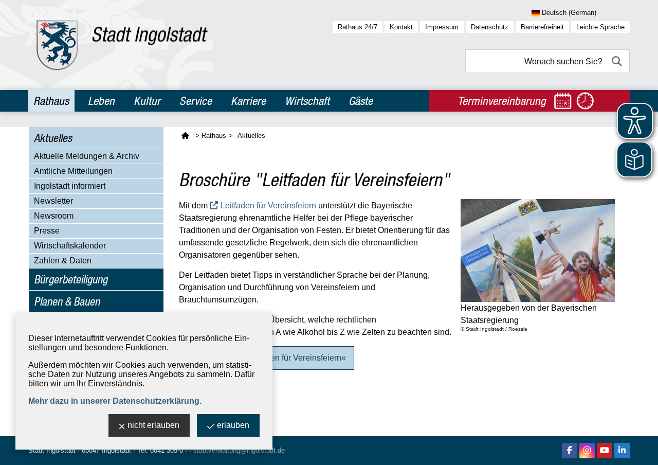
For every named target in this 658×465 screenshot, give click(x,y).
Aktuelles (53, 138)
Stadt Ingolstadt (52, 450)
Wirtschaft (307, 101)
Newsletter (53, 200)
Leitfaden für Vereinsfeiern (268, 205)
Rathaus (51, 101)
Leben (101, 101)
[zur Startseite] (122, 45)
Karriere (248, 101)
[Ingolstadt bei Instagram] (587, 450)
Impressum (442, 27)
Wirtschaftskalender (70, 245)
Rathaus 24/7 (357, 27)
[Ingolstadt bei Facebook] (569, 450)
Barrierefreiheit (542, 27)
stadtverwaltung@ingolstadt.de (239, 450)
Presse (47, 230)
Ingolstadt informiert (69, 186)
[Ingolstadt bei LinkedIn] (622, 450)
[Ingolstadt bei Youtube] (604, 450)
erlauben (233, 425)
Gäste (361, 101)
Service (195, 101)
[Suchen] (618, 61)
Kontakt (401, 27)
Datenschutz (489, 27)
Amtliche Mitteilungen (73, 171)
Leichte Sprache (600, 27)
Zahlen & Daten (63, 260)
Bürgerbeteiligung (70, 279)
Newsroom (54, 215)
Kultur (147, 101)
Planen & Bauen (67, 301)
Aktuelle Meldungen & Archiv (86, 156)
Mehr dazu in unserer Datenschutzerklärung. (115, 401)
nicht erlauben (153, 425)
